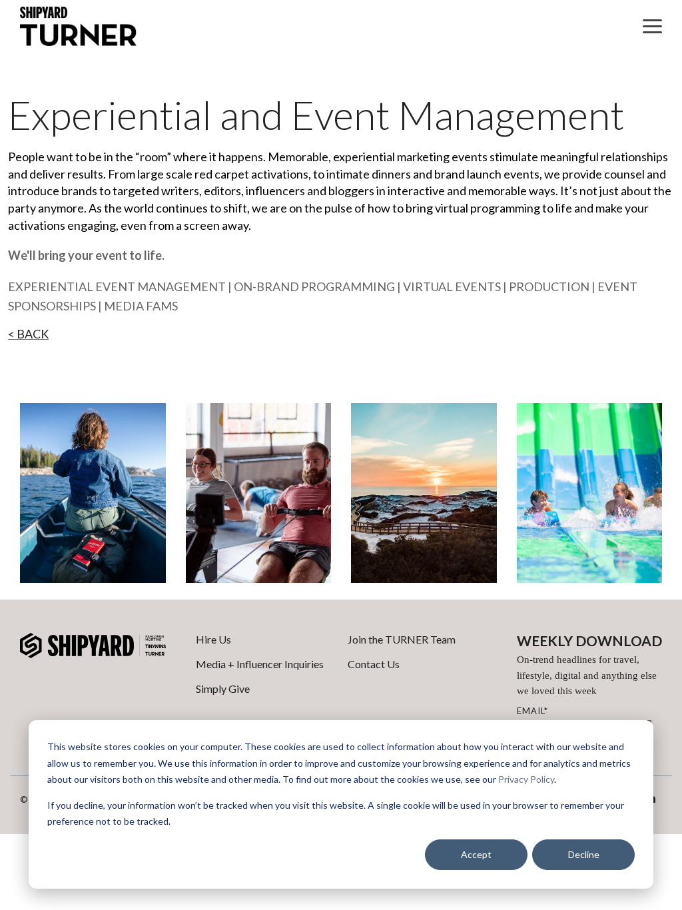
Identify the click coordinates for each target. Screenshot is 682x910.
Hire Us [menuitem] (213, 639)
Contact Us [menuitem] (374, 664)
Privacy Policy (526, 779)
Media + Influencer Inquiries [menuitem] (260, 664)
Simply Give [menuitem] (223, 688)
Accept (476, 854)
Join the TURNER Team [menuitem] (402, 639)
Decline (583, 854)
